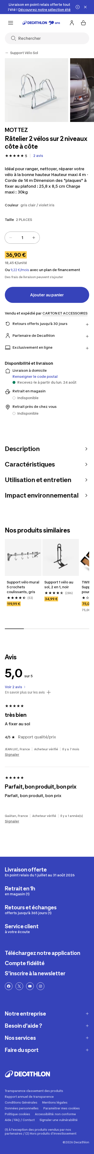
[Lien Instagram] (40, 986)
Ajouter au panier (47, 294)
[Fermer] (85, 7)
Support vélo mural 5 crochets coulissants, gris (23, 587)
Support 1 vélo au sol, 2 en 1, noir (59, 584)
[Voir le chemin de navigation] (7, 53)
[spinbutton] (22, 237)
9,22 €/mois (20, 270)
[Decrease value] (10, 237)
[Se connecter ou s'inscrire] (72, 23)
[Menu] (10, 23)
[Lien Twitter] (19, 986)
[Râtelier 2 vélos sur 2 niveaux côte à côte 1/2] (36, 90)
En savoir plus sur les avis (25, 692)
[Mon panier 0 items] (83, 23)
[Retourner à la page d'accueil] (41, 23)
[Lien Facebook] (9, 986)
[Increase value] (34, 237)
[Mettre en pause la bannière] (77, 7)
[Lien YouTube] (30, 986)
